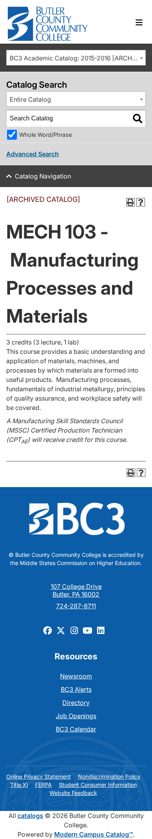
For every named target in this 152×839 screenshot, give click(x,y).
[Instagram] (74, 630)
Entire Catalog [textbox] (30, 99)
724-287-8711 (76, 606)
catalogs (30, 816)
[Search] (137, 118)
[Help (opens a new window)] (140, 202)
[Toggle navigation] (139, 22)
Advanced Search (32, 154)
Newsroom (76, 676)
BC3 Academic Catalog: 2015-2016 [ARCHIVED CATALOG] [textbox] (77, 58)
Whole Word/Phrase (45, 134)
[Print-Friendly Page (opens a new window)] (130, 202)
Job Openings (76, 716)
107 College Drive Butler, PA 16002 (76, 590)
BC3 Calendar (76, 729)
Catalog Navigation (43, 176)
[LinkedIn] (100, 630)
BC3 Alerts (76, 689)
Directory (76, 703)
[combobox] (76, 57)
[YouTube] (87, 630)
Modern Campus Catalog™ (93, 834)
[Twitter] (60, 630)
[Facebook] (47, 630)
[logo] (48, 22)
